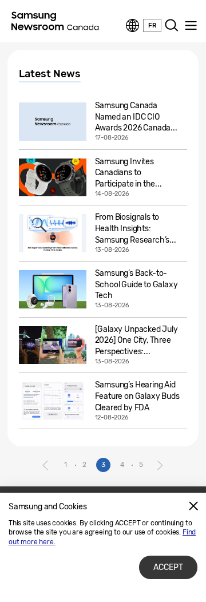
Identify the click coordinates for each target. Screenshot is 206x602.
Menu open (190, 25)
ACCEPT (168, 567)
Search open (171, 25)
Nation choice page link (132, 25)
